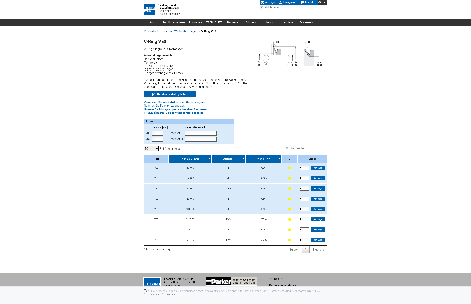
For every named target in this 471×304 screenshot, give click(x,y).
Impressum (276, 278)
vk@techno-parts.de (189, 113)
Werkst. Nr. (263, 158)
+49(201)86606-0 (155, 113)
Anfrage (318, 168)
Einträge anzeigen (170, 148)
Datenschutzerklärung (283, 285)
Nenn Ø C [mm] (190, 158)
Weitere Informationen (163, 294)
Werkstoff (229, 158)
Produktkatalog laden (171, 94)
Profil (156, 158)
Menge (312, 158)
